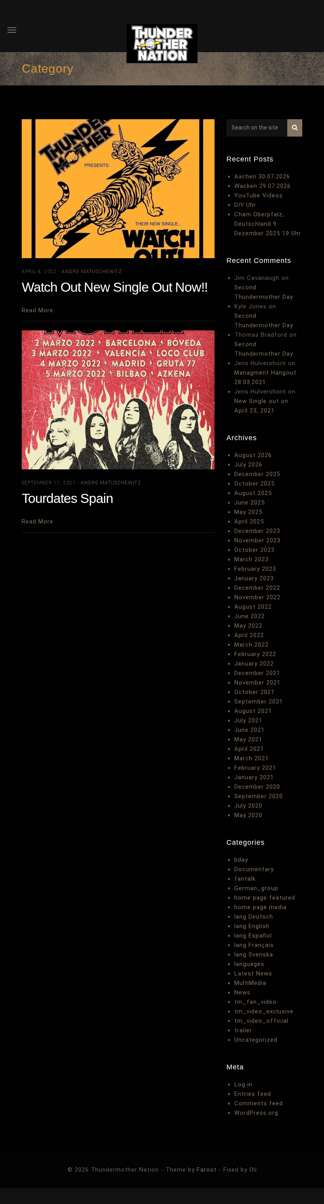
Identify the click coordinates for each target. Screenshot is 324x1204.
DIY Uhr (245, 204)
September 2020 (258, 796)
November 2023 (257, 540)
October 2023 (254, 549)
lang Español (253, 935)
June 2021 (249, 729)
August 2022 (253, 606)
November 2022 (257, 597)
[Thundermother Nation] (161, 45)
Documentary (254, 869)
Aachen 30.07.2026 (262, 176)
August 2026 (253, 455)
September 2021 (258, 701)
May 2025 (248, 512)
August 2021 (253, 711)
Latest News (253, 973)
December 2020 (257, 786)
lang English (251, 926)
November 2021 (257, 682)
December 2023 (257, 530)
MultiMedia (250, 982)
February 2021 (255, 767)
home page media (260, 907)
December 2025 (257, 474)
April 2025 (249, 521)
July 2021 (248, 720)
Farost (207, 1169)
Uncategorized (255, 1039)
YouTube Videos (258, 195)
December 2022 (257, 587)
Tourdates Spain (67, 498)
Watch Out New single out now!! (114, 286)
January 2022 (254, 663)
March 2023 (251, 559)
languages (249, 964)
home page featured (264, 897)
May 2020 (248, 815)
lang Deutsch (253, 916)
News (242, 992)
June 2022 (249, 616)
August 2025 (253, 493)
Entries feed (252, 1093)
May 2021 (248, 739)
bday (241, 859)
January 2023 (254, 578)
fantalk (245, 878)
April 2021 (249, 748)
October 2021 (254, 692)
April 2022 (249, 635)
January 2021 (254, 777)
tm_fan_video (255, 1001)
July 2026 (248, 464)
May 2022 (248, 625)
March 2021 (251, 758)
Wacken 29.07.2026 (262, 185)
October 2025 (254, 483)
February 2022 (255, 654)
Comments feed (258, 1103)
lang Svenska (253, 954)
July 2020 (248, 805)
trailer (243, 1030)
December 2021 (257, 673)
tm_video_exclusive (264, 1011)
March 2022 (251, 644)
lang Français (254, 945)
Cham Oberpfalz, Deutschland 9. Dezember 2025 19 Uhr (267, 224)
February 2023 (255, 568)
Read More (37, 310)
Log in (243, 1084)
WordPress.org (256, 1112)
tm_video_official (261, 1020)
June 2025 (249, 502)
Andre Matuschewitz (92, 271)
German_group (256, 888)
